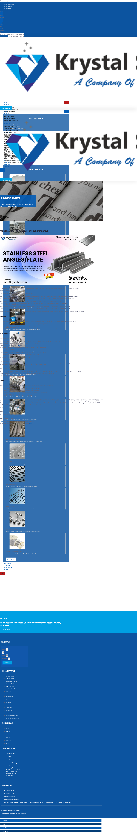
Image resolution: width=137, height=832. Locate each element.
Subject (5, 658)
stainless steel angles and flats (10, 303)
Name (4, 649)
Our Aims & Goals (9, 111)
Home (6, 102)
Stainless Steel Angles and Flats (35, 288)
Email (4, 655)
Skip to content (4, 1)
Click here (11, 418)
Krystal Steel (3, 288)
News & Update (11, 204)
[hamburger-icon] (66, 102)
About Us (7, 104)
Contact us (3, 408)
